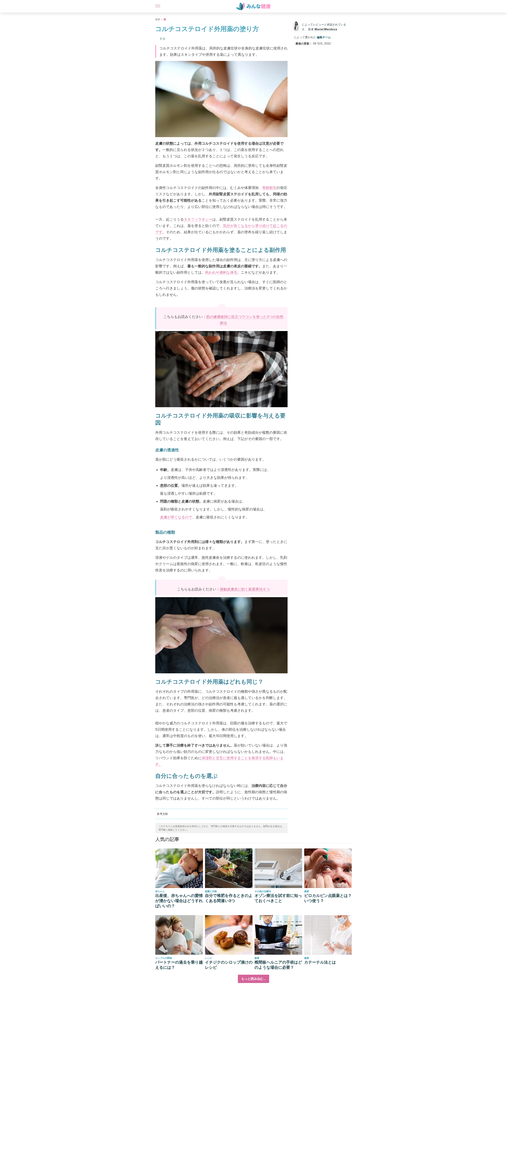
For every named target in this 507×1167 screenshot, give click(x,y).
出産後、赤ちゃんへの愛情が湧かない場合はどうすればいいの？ (179, 900)
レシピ (208, 957)
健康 (157, 19)
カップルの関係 (163, 957)
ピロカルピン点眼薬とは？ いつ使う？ (328, 898)
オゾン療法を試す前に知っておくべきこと (278, 898)
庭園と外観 (211, 891)
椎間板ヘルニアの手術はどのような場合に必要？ (278, 965)
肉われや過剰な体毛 (221, 272)
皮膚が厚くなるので (176, 517)
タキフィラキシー (198, 219)
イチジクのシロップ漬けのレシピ (229, 965)
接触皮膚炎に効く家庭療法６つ (245, 589)
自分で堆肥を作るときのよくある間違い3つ (229, 898)
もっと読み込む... (253, 978)
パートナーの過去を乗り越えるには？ (179, 965)
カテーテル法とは (320, 962)
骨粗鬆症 (269, 188)
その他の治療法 (262, 891)
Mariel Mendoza (325, 29)
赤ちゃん (160, 891)
